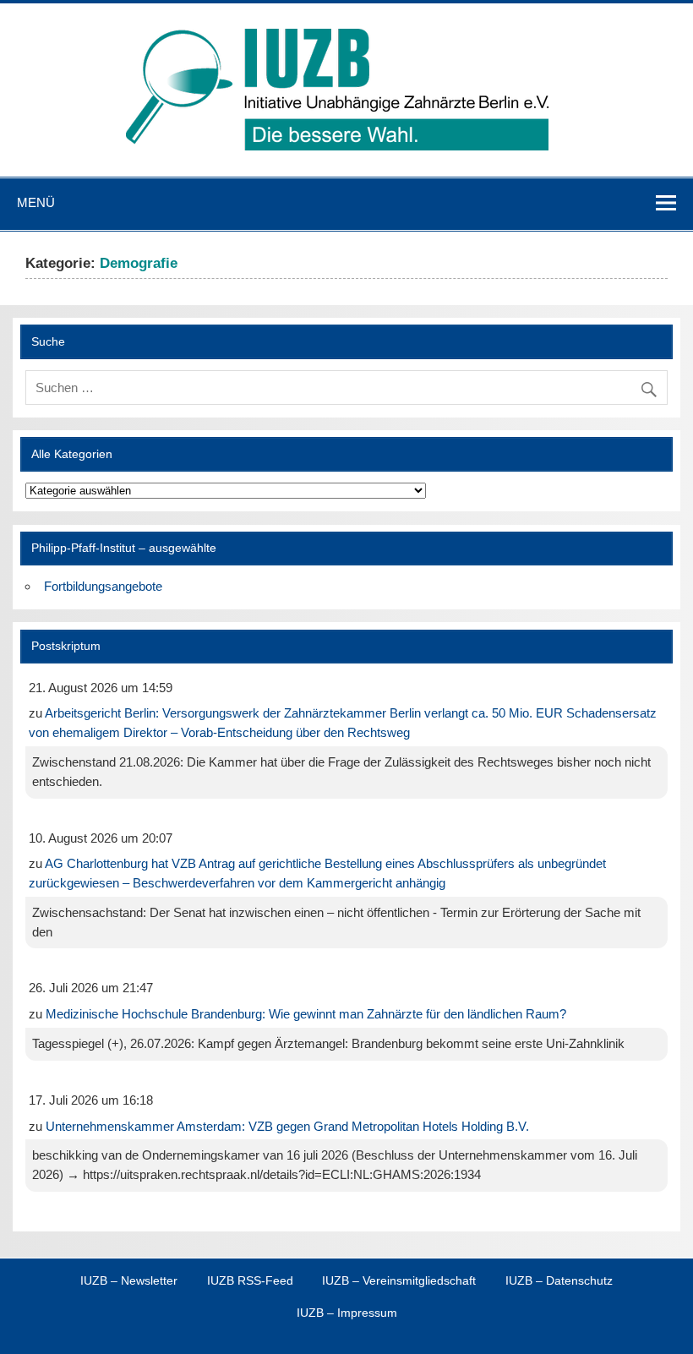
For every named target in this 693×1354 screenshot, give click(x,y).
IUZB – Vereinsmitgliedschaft (399, 1281)
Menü (36, 202)
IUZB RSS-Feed (250, 1281)
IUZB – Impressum (347, 1313)
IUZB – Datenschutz (559, 1281)
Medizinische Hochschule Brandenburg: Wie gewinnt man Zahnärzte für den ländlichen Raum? (306, 1014)
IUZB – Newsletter (128, 1281)
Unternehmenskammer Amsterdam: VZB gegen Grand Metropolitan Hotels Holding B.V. (287, 1126)
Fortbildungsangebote (103, 586)
